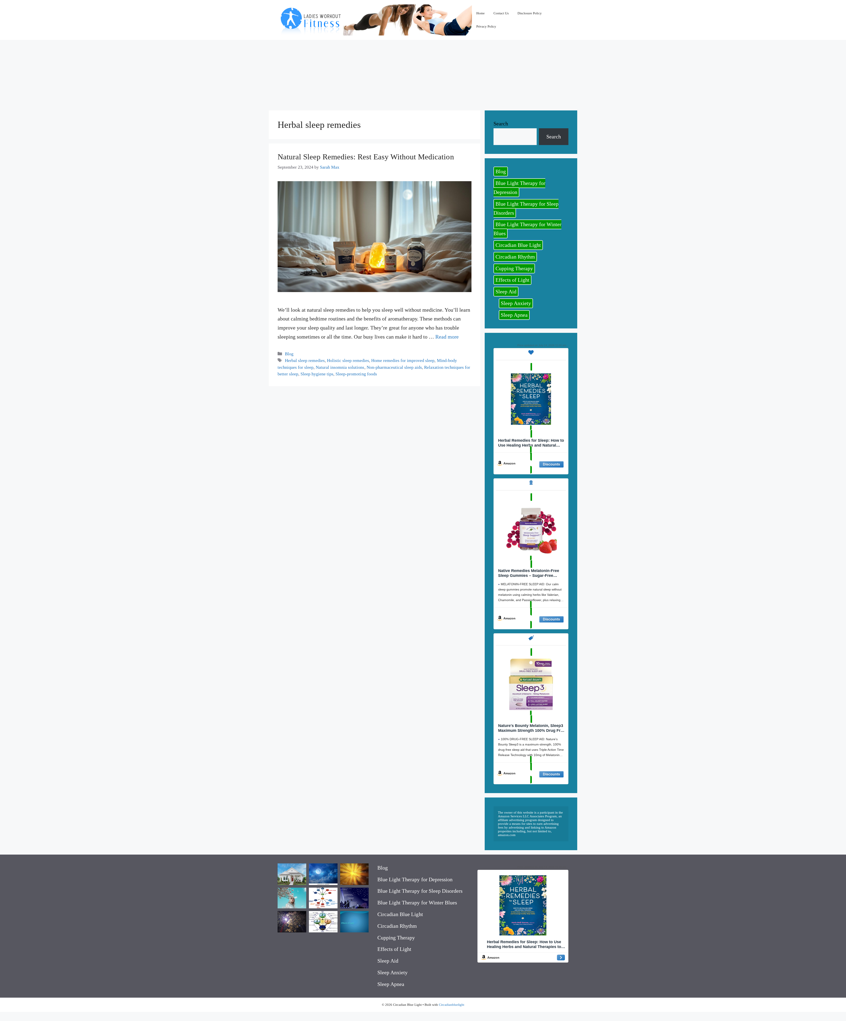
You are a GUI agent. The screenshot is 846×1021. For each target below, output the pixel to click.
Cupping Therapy (514, 268)
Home (480, 13)
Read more (447, 337)
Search (501, 124)
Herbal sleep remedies (305, 360)
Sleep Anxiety (516, 303)
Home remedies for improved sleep (402, 360)
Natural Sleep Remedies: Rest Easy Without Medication (366, 157)
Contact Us (501, 13)
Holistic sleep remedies (348, 360)
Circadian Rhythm (515, 257)
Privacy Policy (486, 26)
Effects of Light (512, 280)
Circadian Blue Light (518, 245)
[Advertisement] (423, 73)
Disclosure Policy (530, 13)
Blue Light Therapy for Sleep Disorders (526, 208)
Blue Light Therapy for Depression (519, 187)
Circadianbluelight (451, 1004)
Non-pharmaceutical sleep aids (394, 367)
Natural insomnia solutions (340, 367)
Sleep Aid (505, 291)
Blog (289, 353)
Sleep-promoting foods (356, 373)
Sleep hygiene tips (317, 373)
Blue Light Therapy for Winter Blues (527, 229)
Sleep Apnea (514, 315)
